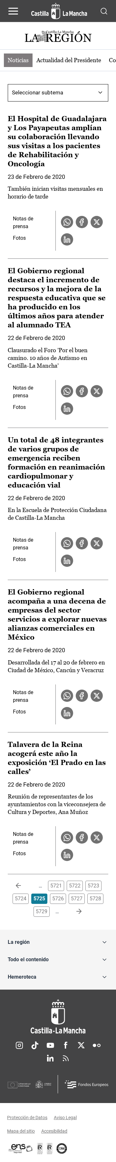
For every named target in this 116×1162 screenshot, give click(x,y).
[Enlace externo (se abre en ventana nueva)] (50, 1148)
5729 (41, 911)
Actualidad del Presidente (68, 60)
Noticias (18, 60)
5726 (58, 899)
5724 (20, 899)
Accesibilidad (54, 1131)
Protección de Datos (27, 1117)
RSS (65, 1058)
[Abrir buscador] (104, 11)
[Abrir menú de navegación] (13, 11)
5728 (95, 899)
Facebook (65, 1045)
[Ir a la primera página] (24, 886)
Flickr (96, 1045)
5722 (75, 886)
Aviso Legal (65, 1117)
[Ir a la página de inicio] (59, 11)
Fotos (19, 238)
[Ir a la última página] (74, 911)
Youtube (50, 1045)
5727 (76, 899)
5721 (56, 886)
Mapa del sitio (21, 1131)
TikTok (35, 1045)
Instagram (19, 1045)
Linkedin (50, 1058)
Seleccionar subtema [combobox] (37, 92)
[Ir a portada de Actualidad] (58, 37)
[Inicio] (58, 1016)
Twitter (81, 1045)
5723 (93, 886)
